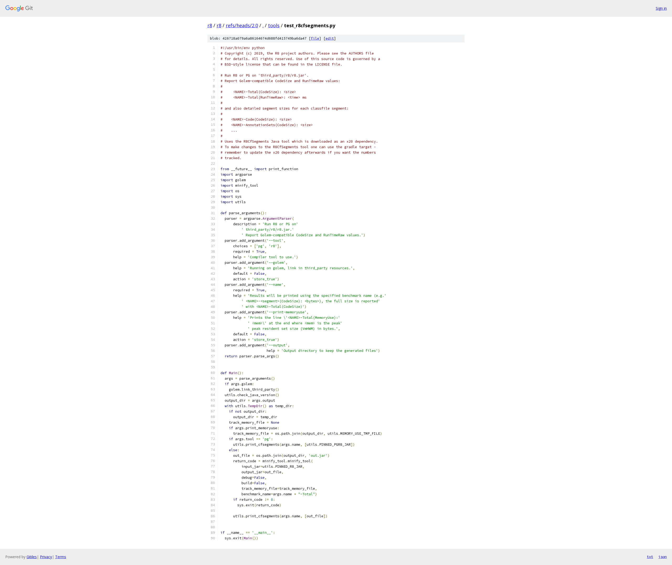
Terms (60, 556)
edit (330, 38)
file (315, 38)
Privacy (46, 556)
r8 (209, 25)
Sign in (661, 8)
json (662, 556)
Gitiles (32, 556)
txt (650, 556)
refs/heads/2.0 (242, 25)
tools (274, 25)
